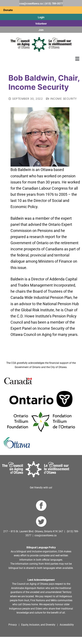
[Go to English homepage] (41, 44)
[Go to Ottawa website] (16, 442)
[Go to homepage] (35, 469)
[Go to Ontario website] (41, 398)
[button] (77, 59)
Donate (8, 10)
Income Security (63, 98)
